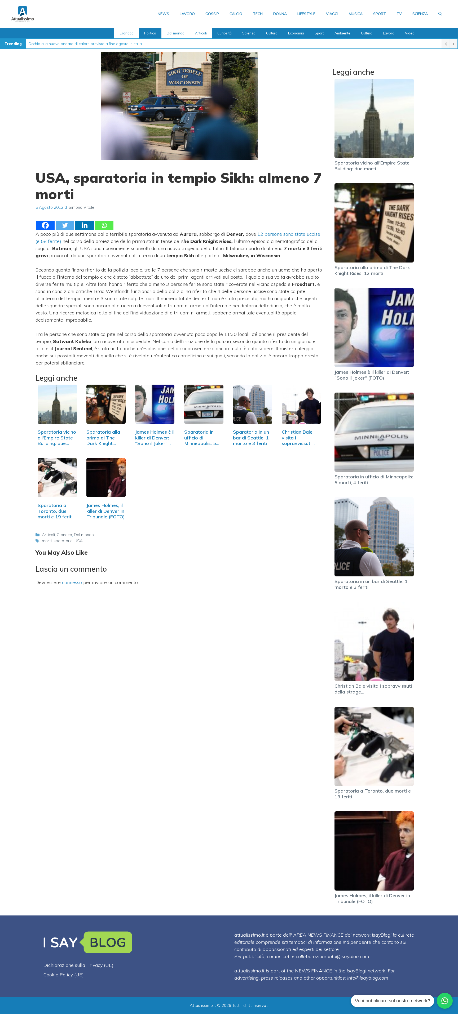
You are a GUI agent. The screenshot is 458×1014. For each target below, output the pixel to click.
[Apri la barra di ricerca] (440, 14)
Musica (356, 13)
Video (410, 33)
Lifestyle (306, 13)
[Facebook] (45, 225)
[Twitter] (65, 225)
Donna (280, 13)
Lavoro (187, 13)
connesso (72, 582)
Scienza (420, 13)
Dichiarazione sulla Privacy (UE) (78, 965)
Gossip (212, 13)
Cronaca (127, 33)
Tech (258, 13)
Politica (150, 33)
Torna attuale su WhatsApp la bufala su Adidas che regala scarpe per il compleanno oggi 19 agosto (116, 43)
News (163, 13)
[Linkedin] (84, 225)
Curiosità (224, 33)
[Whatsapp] (104, 225)
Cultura (272, 33)
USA (78, 540)
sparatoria (63, 540)
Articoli (201, 33)
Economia (296, 33)
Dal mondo (175, 33)
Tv (399, 13)
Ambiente (342, 33)
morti (47, 540)
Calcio (236, 13)
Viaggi (332, 13)
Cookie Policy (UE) (63, 975)
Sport (379, 13)
